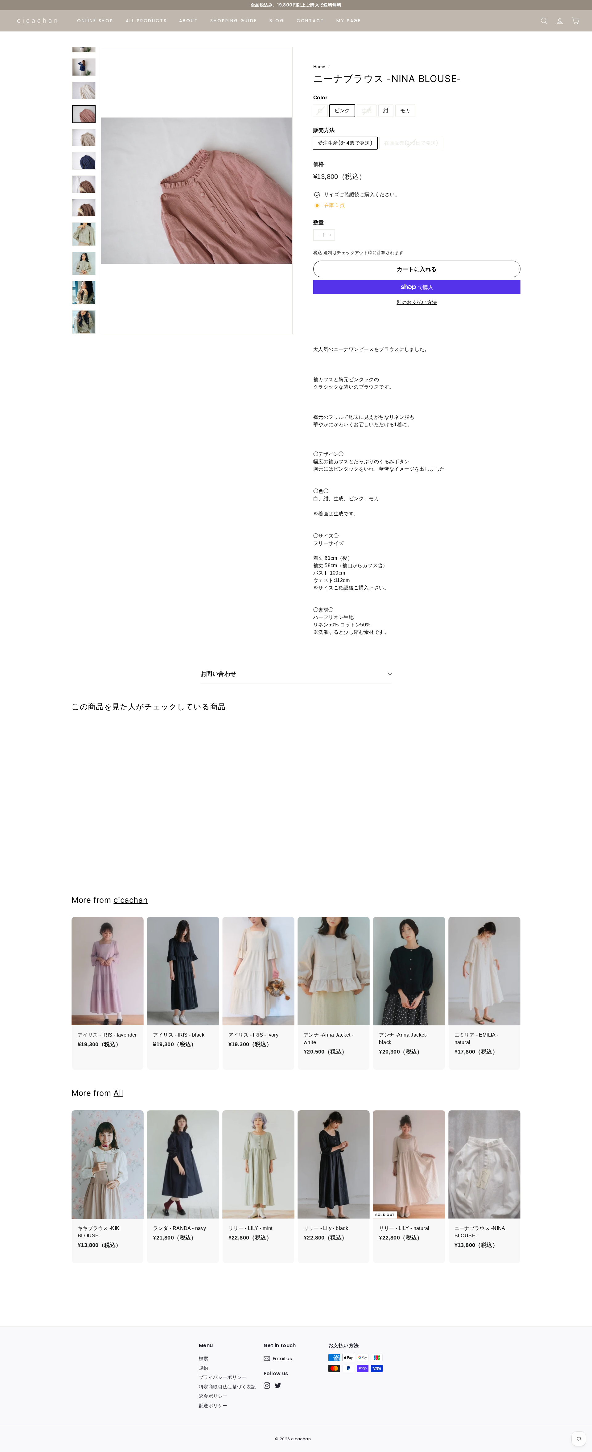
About (188, 21)
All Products (146, 21)
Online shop (95, 21)
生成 (367, 110)
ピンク (342, 110)
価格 (318, 164)
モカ (405, 110)
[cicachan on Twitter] (278, 1385)
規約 (203, 1368)
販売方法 (324, 130)
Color (320, 98)
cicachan (130, 900)
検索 (203, 1358)
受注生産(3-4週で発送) (345, 142)
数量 (318, 222)
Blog (276, 21)
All (118, 1093)
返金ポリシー (213, 1396)
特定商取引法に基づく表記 (227, 1387)
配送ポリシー (213, 1405)
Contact (310, 21)
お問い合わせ (218, 674)
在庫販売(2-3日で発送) (411, 142)
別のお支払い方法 (417, 302)
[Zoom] (196, 190)
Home (319, 66)
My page (348, 21)
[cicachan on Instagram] (267, 1385)
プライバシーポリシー (222, 1377)
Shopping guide (233, 21)
